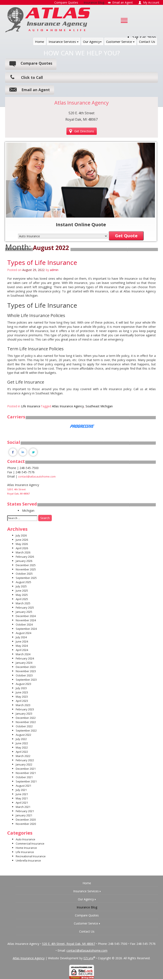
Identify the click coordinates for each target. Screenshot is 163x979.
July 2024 (21, 637)
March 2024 (23, 654)
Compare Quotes (36, 63)
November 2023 (26, 671)
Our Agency (91, 41)
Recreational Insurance (31, 856)
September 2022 (26, 730)
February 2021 (25, 811)
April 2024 (22, 650)
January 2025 (24, 612)
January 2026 (24, 561)
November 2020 (26, 824)
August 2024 (23, 633)
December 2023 (26, 667)
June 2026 (22, 540)
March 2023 (23, 705)
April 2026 (22, 548)
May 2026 (22, 544)
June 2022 (22, 743)
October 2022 (24, 726)
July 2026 (21, 535)
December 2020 (26, 819)
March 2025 (23, 603)
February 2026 (25, 557)
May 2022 (22, 747)
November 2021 (26, 773)
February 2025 (25, 607)
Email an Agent (35, 89)
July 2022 (21, 739)
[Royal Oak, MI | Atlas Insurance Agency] (47, 19)
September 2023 (26, 680)
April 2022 (22, 752)
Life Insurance (30, 406)
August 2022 (23, 735)
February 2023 (25, 709)
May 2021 (22, 798)
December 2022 (26, 718)
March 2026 (23, 552)
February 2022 (25, 760)
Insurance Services (63, 41)
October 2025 (24, 573)
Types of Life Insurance (42, 262)
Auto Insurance (25, 839)
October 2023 (24, 675)
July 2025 (21, 586)
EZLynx (88, 958)
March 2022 (23, 756)
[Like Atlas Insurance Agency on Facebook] (12, 452)
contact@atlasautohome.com (37, 476)
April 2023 (22, 701)
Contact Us (147, 41)
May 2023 (22, 696)
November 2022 (26, 722)
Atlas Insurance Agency (68, 406)
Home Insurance (26, 848)
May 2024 (22, 646)
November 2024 (26, 620)
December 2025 (26, 565)
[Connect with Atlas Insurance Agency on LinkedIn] (23, 452)
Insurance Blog (87, 907)
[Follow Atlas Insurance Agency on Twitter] (33, 452)
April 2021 (22, 802)
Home (39, 41)
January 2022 (24, 764)
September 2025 (26, 578)
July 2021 (21, 790)
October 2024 (24, 624)
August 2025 (23, 582)
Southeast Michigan (99, 406)
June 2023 (22, 692)
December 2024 (26, 616)
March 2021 (23, 807)
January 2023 (24, 713)
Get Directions (84, 131)
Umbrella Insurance (28, 860)
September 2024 (26, 629)
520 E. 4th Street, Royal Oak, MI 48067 (68, 944)
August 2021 (23, 786)
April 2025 (22, 599)
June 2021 (22, 794)
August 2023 (23, 684)
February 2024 (25, 658)
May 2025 (22, 595)
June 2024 (22, 641)
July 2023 (21, 688)
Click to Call (32, 77)
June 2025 (22, 590)
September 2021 (26, 781)
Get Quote (126, 236)
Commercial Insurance (30, 843)
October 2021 (24, 777)
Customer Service (119, 41)
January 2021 (24, 815)
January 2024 (24, 663)
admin (54, 270)
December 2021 (26, 769)
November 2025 (26, 569)
